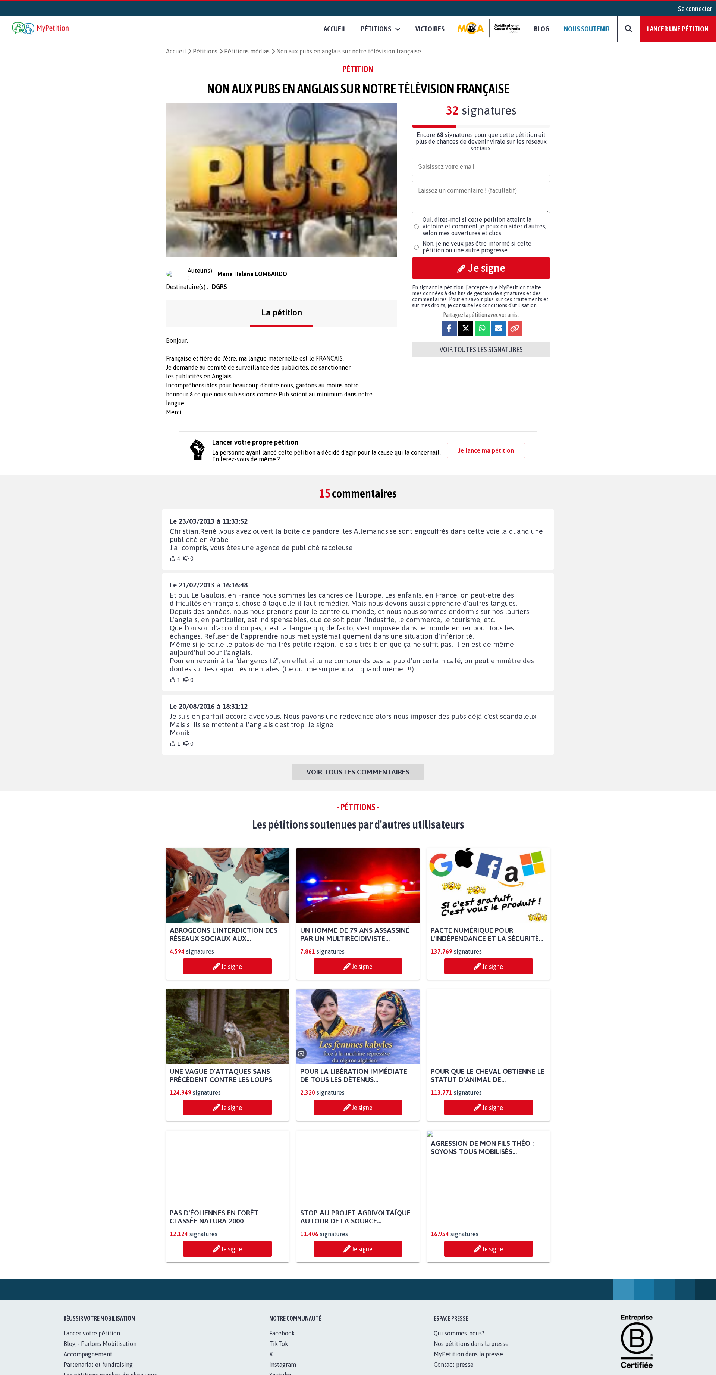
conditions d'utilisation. (510, 305)
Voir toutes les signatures (481, 349)
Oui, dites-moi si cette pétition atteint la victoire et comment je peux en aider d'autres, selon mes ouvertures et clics (484, 226)
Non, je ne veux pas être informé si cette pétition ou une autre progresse (477, 246)
